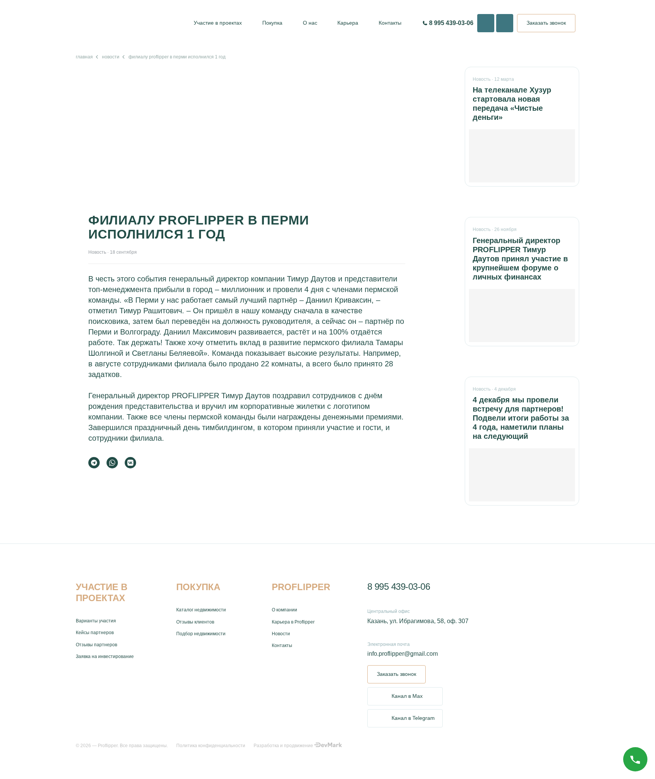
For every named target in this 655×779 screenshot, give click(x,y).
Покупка (272, 23)
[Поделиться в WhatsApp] (112, 462)
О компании (284, 610)
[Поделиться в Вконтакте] (130, 462)
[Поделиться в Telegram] (94, 462)
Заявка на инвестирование (105, 656)
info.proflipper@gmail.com (402, 653)
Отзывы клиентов (195, 622)
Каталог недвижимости (201, 610)
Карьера (347, 23)
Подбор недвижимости (201, 633)
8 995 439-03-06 (398, 586)
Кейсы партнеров (95, 632)
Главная (84, 57)
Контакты (390, 23)
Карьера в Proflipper (293, 622)
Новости (110, 57)
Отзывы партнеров (96, 644)
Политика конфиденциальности (210, 745)
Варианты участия (96, 621)
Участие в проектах (218, 23)
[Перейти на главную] (127, 23)
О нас (310, 23)
